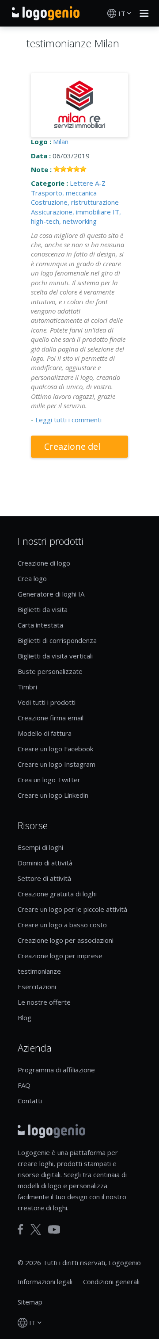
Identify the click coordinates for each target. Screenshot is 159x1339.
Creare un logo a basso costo (62, 924)
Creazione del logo (72, 449)
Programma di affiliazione (56, 1069)
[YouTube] (54, 1229)
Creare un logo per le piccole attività (72, 909)
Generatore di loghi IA (51, 593)
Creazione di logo (44, 563)
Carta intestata (40, 624)
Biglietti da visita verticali (55, 655)
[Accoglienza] (46, 13)
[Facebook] (20, 1229)
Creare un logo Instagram (56, 764)
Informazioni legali (45, 1281)
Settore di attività (44, 878)
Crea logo (32, 578)
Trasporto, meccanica (64, 192)
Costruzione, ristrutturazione (75, 202)
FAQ (24, 1085)
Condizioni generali (111, 1281)
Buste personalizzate (50, 671)
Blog (24, 1017)
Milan (60, 141)
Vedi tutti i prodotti (47, 702)
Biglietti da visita (43, 609)
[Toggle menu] (141, 13)
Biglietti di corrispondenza (57, 640)
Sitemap (30, 1301)
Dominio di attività (45, 862)
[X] (35, 1229)
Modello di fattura (45, 733)
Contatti (30, 1100)
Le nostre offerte (44, 1002)
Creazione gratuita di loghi (57, 893)
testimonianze (39, 971)
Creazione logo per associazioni (66, 940)
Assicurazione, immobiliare (71, 211)
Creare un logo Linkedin (53, 795)
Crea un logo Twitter (49, 779)
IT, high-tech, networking (76, 216)
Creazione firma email (50, 717)
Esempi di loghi (40, 847)
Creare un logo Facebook (55, 748)
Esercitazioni (37, 986)
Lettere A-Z (88, 183)
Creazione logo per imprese (60, 955)
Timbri (27, 686)
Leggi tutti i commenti (68, 419)
